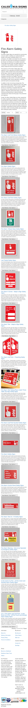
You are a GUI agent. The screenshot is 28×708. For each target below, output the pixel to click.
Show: (17, 112)
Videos (2, 655)
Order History (18, 635)
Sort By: (3, 112)
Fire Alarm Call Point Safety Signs (11, 198)
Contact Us (17, 643)
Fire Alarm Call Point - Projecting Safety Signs (13, 358)
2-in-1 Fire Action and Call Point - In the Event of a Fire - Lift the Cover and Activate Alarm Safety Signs (14, 615)
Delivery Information (6, 635)
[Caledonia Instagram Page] (4, 1)
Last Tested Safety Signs (8, 260)
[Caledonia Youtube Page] (1, 1)
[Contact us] (22, 1)
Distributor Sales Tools (6, 653)
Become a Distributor (6, 651)
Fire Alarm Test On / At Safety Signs (12, 517)
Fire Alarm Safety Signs (10, 25)
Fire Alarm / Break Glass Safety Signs (12, 229)
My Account (18, 633)
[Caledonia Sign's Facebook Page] (15, 694)
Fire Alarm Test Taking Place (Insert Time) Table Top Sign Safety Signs (13, 390)
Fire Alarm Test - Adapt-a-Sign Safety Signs (12, 325)
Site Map (17, 645)
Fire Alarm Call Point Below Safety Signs (13, 135)
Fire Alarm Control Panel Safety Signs (12, 485)
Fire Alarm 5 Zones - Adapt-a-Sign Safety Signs (13, 292)
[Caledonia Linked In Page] (2, 1)
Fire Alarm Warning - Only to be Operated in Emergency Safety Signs (13, 548)
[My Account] (24, 1)
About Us (3, 633)
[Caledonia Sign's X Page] (16, 694)
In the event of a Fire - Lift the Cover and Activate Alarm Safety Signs (13, 581)
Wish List (17, 637)
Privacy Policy (4, 637)
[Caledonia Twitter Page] (3, 1)
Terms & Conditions (5, 639)
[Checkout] (26, 1)
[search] (25, 11)
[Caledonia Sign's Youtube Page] (17, 694)
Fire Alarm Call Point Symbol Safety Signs (13, 423)
